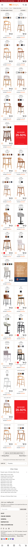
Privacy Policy (20, 536)
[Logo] (14, 5)
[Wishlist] (12, 35)
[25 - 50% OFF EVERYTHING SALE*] (20, 135)
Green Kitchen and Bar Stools (6, 485)
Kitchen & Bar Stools (17, 8)
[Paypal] (11, 539)
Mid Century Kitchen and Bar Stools (8, 479)
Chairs (10, 8)
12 (24, 388)
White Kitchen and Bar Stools (6, 481)
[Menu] (2, 545)
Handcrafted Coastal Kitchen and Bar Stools (9, 490)
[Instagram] (3, 528)
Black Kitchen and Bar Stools (6, 484)
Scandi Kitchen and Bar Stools (7, 477)
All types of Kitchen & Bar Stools (9, 496)
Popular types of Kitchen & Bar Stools (10, 472)
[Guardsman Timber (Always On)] (20, 272)
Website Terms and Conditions (8, 536)
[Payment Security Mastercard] (7, 539)
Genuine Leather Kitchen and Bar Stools (8, 492)
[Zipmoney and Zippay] (13, 539)
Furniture (6, 8)
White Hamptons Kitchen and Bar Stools (8, 489)
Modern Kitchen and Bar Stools (7, 474)
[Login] (14, 545)
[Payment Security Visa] (4, 539)
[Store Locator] (8, 545)
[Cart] (26, 545)
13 (24, 74)
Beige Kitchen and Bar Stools (6, 482)
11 (23, 74)
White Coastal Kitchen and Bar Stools (8, 487)
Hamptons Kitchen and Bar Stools (7, 476)
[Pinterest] (9, 528)
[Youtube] (6, 528)
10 (22, 74)
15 (26, 74)
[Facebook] (1, 528)
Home (2, 8)
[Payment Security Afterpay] (9, 539)
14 (25, 74)
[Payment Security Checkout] (2, 539)
